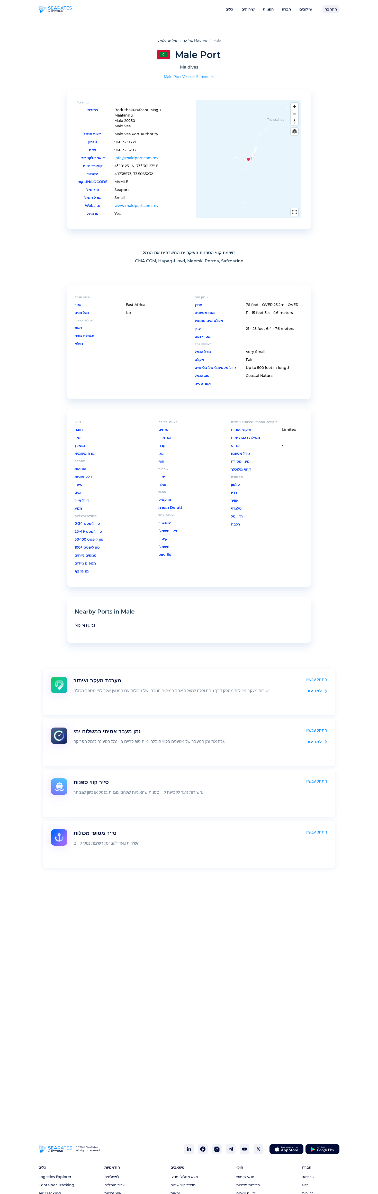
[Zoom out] (294, 114)
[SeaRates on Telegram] (231, 1149)
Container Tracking (56, 1185)
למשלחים (111, 1176)
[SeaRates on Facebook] (203, 1149)
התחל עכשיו (316, 679)
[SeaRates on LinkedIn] (189, 1149)
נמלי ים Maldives (196, 40)
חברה (286, 9)
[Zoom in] (294, 106)
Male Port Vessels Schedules (189, 76)
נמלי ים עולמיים (167, 40)
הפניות (268, 9)
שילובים (305, 9)
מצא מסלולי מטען (184, 1176)
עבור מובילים (114, 1185)
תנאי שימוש (245, 1176)
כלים (229, 9)
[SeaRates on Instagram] (217, 1149)
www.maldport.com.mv (136, 205)
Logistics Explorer (55, 1176)
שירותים (248, 9)
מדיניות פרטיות (248, 1185)
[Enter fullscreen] (294, 212)
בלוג (305, 1185)
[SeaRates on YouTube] (244, 1149)
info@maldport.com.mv (136, 158)
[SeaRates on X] (258, 1149)
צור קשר (308, 1176)
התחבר (331, 9)
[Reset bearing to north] (294, 121)
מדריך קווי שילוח (183, 1185)
